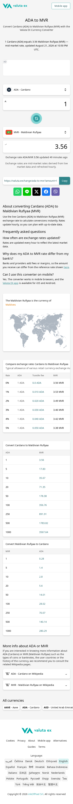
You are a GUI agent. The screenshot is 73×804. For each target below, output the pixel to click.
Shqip (45, 778)
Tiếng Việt (28, 784)
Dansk (28, 761)
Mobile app (60, 5)
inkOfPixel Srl (35, 794)
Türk (17, 784)
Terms (41, 746)
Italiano (12, 772)
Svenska (55, 778)
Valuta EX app (10, 283)
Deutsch (39, 761)
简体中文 (41, 784)
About (31, 740)
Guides (32, 746)
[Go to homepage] (15, 6)
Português (22, 778)
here (66, 267)
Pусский (35, 778)
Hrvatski (40, 767)
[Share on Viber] (55, 192)
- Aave (11, 707)
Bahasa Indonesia (57, 767)
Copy (64, 180)
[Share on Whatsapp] (17, 192)
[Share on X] (36, 192)
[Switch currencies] (36, 118)
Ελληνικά (51, 761)
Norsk (45, 772)
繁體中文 (53, 784)
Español (10, 767)
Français (22, 767)
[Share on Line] (27, 192)
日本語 (22, 772)
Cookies (10, 740)
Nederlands (58, 772)
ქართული (34, 772)
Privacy (21, 740)
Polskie (10, 778)
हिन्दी (31, 767)
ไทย (65, 778)
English (63, 761)
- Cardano (30, 707)
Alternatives (60, 740)
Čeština (18, 761)
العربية (8, 761)
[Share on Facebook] (46, 192)
